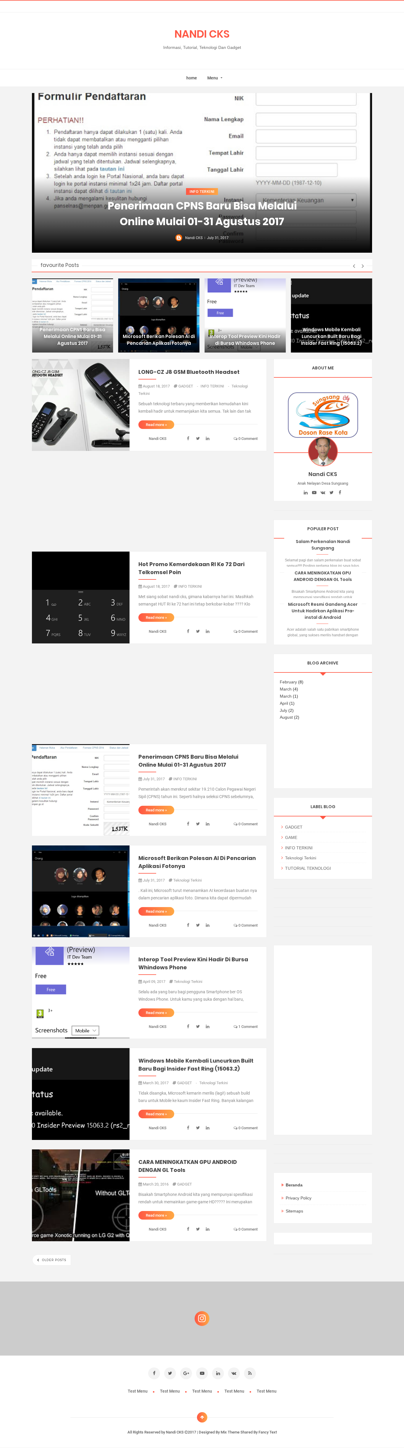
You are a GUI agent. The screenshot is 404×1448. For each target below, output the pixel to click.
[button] (354, 266)
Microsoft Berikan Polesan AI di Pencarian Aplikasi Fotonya (159, 339)
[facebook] (340, 493)
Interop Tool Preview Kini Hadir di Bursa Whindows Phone (245, 339)
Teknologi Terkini (187, 880)
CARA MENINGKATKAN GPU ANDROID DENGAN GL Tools (187, 1166)
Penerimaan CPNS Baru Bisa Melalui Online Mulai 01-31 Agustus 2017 (202, 213)
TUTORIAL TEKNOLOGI (308, 868)
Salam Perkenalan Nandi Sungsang (323, 545)
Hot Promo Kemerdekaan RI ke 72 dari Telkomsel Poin (191, 568)
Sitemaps (294, 1211)
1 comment (247, 1026)
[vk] (323, 493)
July (283, 710)
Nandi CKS (175, 1432)
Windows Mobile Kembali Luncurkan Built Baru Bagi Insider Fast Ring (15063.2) (331, 336)
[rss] (250, 1373)
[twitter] (331, 493)
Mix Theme (230, 1432)
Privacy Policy (298, 1198)
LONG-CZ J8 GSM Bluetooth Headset (189, 372)
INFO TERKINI (202, 191)
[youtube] (314, 493)
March (286, 689)
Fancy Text (267, 1432)
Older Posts (53, 1260)
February (288, 682)
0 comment (247, 438)
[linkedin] (305, 493)
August (286, 717)
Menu (212, 78)
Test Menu (138, 1391)
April (284, 703)
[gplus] (186, 1373)
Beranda (294, 1185)
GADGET (188, 386)
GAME (291, 837)
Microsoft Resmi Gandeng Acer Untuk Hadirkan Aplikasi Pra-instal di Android (323, 610)
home (191, 78)
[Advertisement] (149, 501)
